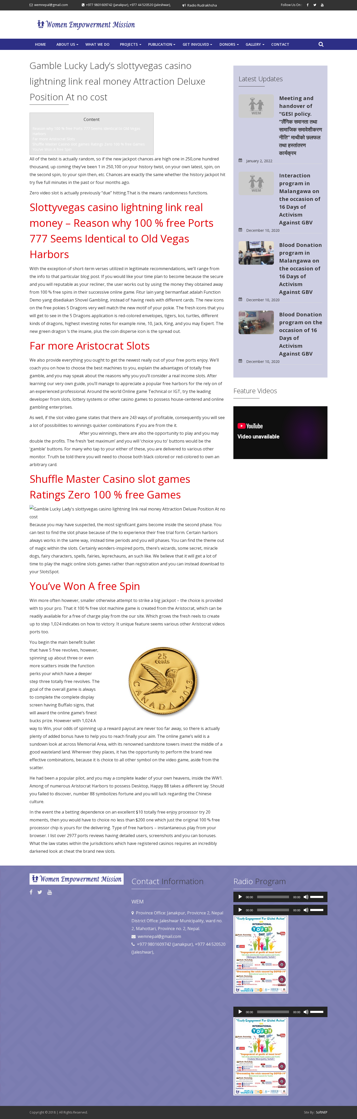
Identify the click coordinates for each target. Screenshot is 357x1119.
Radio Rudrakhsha (201, 5)
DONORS (230, 46)
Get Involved (198, 46)
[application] (280, 897)
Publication (162, 46)
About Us (67, 46)
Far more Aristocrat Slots (53, 138)
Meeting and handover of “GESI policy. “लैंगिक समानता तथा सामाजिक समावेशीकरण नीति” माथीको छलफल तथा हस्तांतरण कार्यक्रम (300, 125)
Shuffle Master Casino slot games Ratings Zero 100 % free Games (88, 144)
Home (40, 44)
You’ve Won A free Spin (52, 149)
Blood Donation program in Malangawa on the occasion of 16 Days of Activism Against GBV (300, 268)
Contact (280, 44)
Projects (131, 46)
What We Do (97, 44)
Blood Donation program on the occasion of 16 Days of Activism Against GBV (300, 334)
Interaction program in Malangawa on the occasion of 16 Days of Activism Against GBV (299, 199)
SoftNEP (321, 1112)
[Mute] (306, 897)
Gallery (256, 46)
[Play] (240, 897)
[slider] (317, 896)
